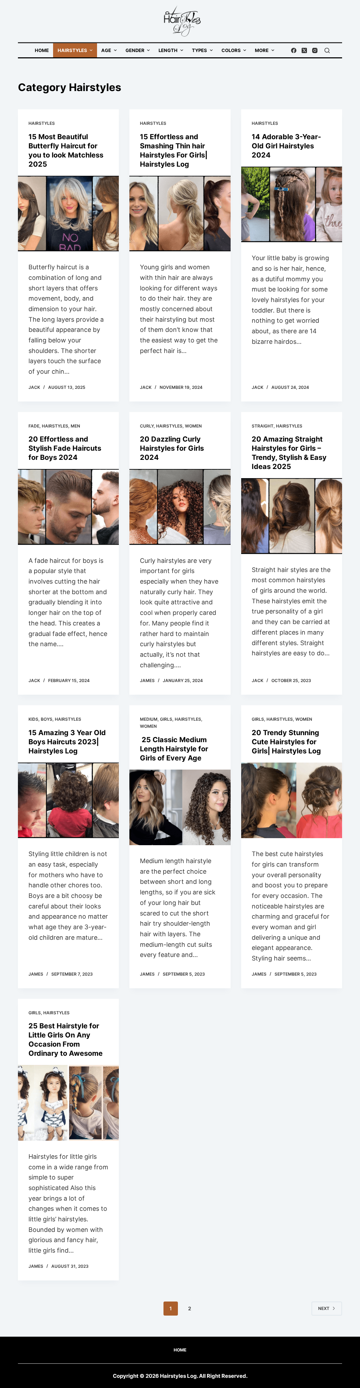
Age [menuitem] (106, 50)
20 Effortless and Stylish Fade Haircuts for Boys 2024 (64, 448)
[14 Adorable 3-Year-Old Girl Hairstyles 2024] (291, 204)
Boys (46, 719)
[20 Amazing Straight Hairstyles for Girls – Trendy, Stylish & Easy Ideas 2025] (291, 516)
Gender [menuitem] (135, 50)
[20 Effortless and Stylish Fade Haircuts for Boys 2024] (68, 507)
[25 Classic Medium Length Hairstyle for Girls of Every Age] (179, 807)
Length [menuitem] (168, 50)
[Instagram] (314, 50)
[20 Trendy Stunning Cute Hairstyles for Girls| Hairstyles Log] (291, 800)
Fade (33, 426)
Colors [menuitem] (231, 50)
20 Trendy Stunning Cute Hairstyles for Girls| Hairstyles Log (286, 741)
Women (193, 426)
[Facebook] (293, 50)
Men (75, 426)
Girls (166, 719)
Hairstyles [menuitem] (72, 50)
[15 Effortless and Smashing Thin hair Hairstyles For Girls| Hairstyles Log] (179, 213)
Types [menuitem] (199, 50)
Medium (149, 719)
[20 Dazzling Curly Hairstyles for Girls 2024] (179, 507)
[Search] (327, 50)
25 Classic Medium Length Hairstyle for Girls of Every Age (174, 748)
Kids (33, 719)
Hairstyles (41, 123)
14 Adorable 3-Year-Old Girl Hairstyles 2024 (286, 146)
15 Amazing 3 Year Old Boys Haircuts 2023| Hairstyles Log (67, 741)
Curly (147, 426)
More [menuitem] (262, 50)
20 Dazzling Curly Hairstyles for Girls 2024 (172, 448)
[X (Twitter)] (304, 50)
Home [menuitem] (42, 50)
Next (323, 1308)
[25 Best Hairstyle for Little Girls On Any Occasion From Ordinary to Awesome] (68, 1102)
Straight (263, 426)
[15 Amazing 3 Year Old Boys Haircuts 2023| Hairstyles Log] (68, 800)
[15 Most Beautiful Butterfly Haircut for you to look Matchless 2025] (68, 213)
